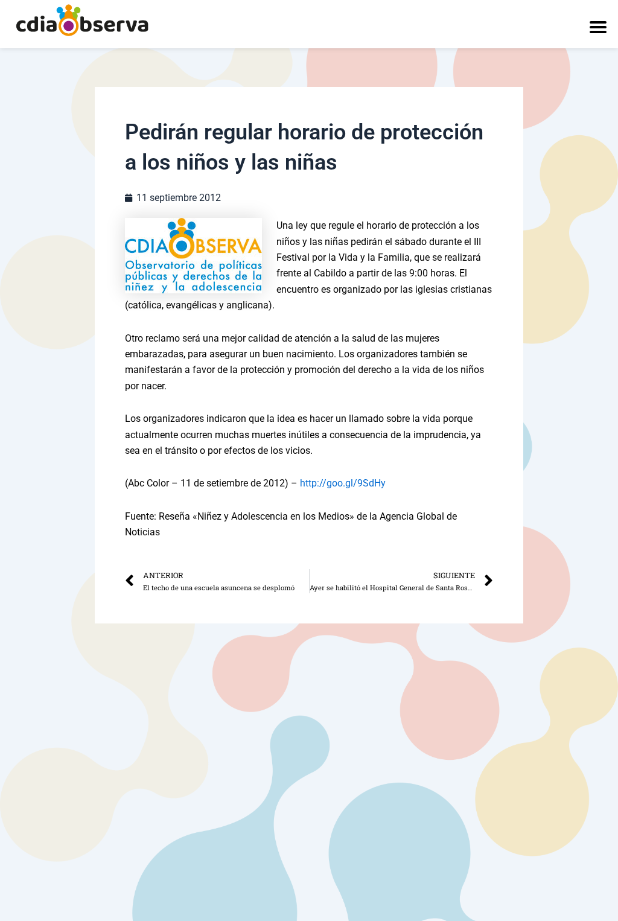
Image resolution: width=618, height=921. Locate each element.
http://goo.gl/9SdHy (343, 483)
